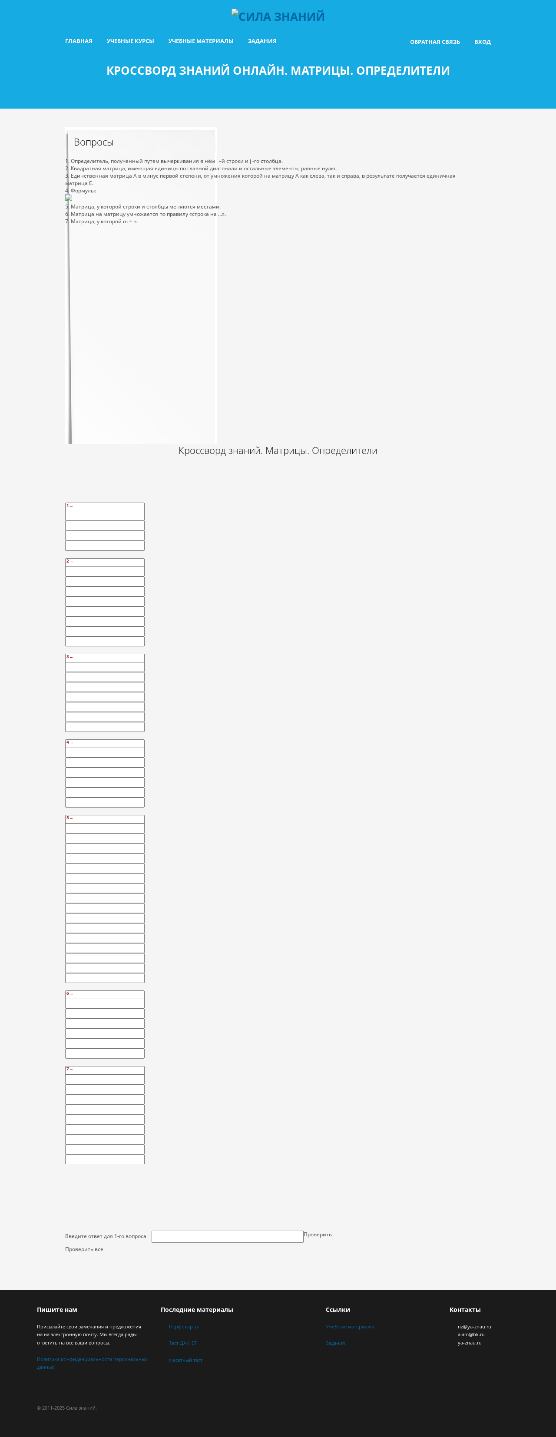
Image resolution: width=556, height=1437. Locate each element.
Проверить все (84, 1249)
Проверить (318, 1234)
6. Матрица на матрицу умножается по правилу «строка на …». (145, 214)
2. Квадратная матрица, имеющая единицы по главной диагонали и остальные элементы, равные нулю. (201, 168)
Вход (482, 42)
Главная (79, 41)
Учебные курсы (130, 41)
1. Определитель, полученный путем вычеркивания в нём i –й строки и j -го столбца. (174, 161)
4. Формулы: (80, 190)
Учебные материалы (201, 41)
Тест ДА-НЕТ (183, 1343)
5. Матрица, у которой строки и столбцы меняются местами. (143, 206)
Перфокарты (184, 1326)
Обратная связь (435, 42)
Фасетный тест (185, 1360)
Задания (262, 41)
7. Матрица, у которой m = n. (101, 221)
